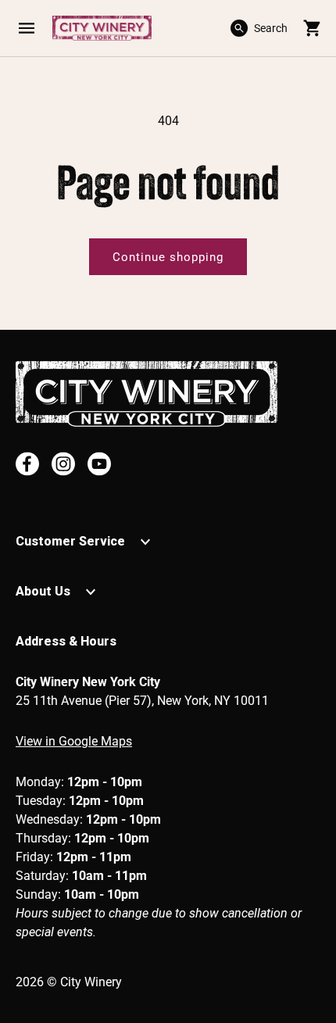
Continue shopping (168, 257)
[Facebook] (27, 464)
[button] (26, 28)
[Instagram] (63, 464)
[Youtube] (99, 464)
